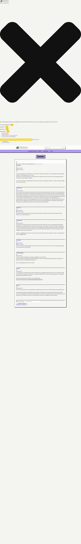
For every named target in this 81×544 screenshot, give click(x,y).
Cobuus (18, 268)
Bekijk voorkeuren (17, 139)
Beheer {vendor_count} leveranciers (9, 135)
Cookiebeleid (5, 141)
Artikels (39, 151)
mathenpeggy (19, 253)
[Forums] (16, 164)
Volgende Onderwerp (21, 304)
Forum (51, 151)
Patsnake (18, 165)
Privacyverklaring (5, 142)
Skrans (17, 285)
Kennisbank (45, 151)
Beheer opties (5, 133)
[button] (40, 62)
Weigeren (10, 139)
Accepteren (3, 139)
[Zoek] (63, 148)
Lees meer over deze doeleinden (9, 136)
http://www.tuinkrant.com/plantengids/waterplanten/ (29, 279)
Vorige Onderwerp (21, 303)
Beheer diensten (5, 134)
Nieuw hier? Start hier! (32, 151)
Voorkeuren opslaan (27, 139)
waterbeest (19, 188)
